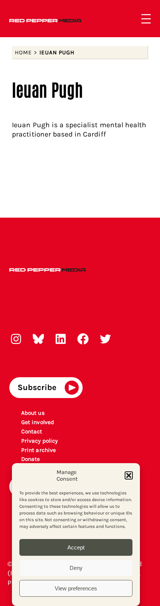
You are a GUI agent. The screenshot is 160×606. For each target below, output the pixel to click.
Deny (76, 568)
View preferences (76, 588)
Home (23, 52)
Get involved (37, 422)
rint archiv (39, 450)
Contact (31, 431)
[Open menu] (146, 19)
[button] (128, 475)
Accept (75, 547)
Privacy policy (39, 440)
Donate (30, 459)
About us (32, 413)
